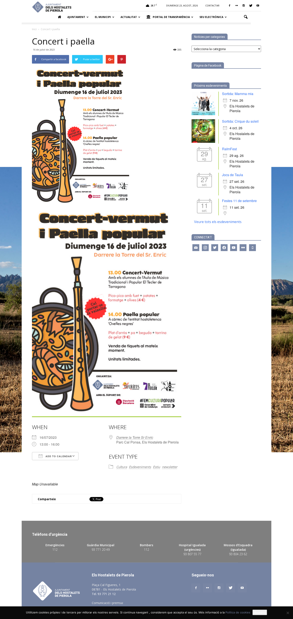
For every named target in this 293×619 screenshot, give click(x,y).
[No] (287, 613)
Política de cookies (237, 612)
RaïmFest (229, 148)
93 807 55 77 (192, 554)
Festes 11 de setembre (239, 200)
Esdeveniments (140, 467)
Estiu (156, 467)
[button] (245, 17)
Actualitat (129, 17)
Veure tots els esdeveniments (218, 221)
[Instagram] (243, 5)
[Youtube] (258, 5)
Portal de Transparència (171, 17)
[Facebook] (229, 5)
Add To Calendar (58, 456)
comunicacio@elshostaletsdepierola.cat (151, 603)
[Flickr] (236, 5)
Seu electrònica (211, 17)
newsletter (169, 467)
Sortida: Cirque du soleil (240, 121)
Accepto (259, 612)
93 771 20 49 (101, 550)
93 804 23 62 (238, 554)
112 (54, 550)
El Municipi (103, 17)
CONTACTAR (212, 5)
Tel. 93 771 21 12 (104, 594)
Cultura (121, 467)
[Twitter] (251, 5)
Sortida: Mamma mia (237, 93)
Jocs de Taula (232, 174)
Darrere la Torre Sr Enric (134, 437)
